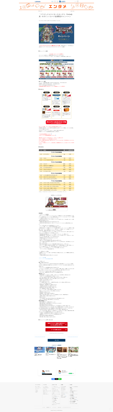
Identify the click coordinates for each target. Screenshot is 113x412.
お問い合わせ (59, 407)
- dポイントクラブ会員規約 (73, 399)
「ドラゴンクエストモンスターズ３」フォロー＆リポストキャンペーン (73, 336)
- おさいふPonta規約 (72, 402)
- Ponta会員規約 (72, 396)
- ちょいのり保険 (54, 399)
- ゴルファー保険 (54, 402)
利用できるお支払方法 (45, 387)
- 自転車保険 (53, 401)
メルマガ (44, 407)
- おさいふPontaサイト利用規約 (73, 403)
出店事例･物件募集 (63, 397)
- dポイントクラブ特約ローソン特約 (74, 400)
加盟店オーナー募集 (63, 396)
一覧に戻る (56, 340)
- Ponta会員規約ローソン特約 (73, 397)
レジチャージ (44, 388)
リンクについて (54, 407)
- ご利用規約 (71, 388)
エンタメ (40, 11)
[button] (78, 1)
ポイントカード (37, 388)
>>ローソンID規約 (42, 257)
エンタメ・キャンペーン (38, 387)
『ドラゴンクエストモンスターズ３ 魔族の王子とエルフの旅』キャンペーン (40, 336)
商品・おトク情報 (37, 386)
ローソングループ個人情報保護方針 (74, 386)
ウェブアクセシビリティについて (67, 407)
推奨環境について (49, 407)
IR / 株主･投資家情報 (63, 386)
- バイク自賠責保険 (54, 400)
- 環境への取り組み (63, 388)
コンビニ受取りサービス (55, 386)
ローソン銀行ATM (45, 386)
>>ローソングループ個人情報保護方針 (45, 258)
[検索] (75, 2)
